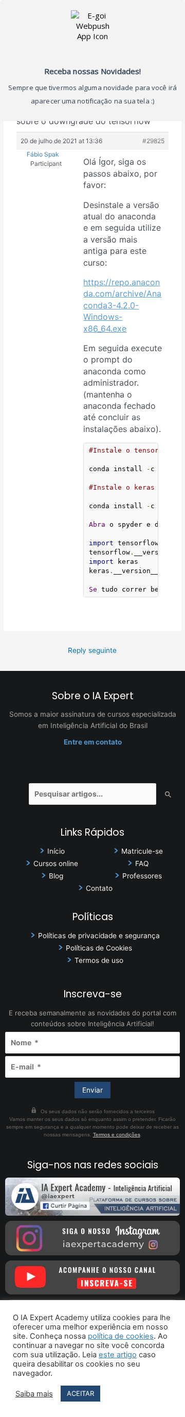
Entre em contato (93, 742)
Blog (56, 876)
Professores (142, 876)
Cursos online (55, 863)
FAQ (142, 863)
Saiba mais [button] (34, 1393)
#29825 (153, 141)
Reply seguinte (92, 650)
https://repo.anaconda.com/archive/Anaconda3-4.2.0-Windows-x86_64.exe (122, 305)
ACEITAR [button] (80, 1393)
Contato (99, 888)
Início (56, 851)
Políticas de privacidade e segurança (99, 935)
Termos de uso (99, 960)
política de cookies (121, 1336)
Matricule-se (142, 851)
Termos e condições (116, 1134)
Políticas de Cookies (99, 948)
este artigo (118, 1354)
